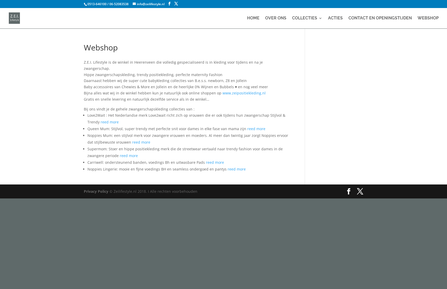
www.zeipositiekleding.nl (244, 93)
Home (253, 18)
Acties (335, 18)
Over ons (275, 18)
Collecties (304, 18)
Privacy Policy (96, 191)
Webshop (428, 18)
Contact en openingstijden (380, 18)
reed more (110, 122)
